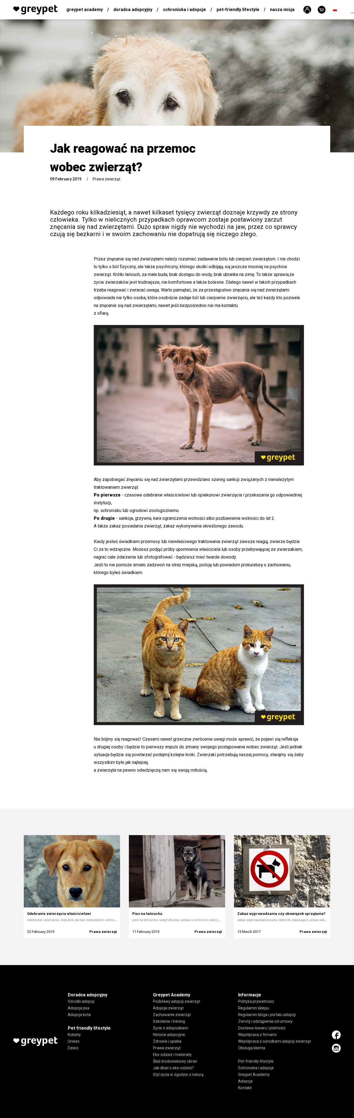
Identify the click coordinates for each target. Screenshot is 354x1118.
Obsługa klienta (251, 1048)
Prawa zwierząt (106, 179)
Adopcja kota (79, 1015)
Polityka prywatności (256, 1001)
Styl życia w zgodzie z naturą (178, 1075)
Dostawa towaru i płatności (261, 1028)
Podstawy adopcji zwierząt (176, 1001)
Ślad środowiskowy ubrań (175, 1061)
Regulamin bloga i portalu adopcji (267, 1015)
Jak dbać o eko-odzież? (173, 1068)
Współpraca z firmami (257, 1035)
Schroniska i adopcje (184, 9)
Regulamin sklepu (253, 1008)
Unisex (73, 1041)
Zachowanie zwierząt (172, 1015)
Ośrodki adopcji (81, 1001)
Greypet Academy (84, 9)
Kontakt (245, 1088)
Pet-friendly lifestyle (238, 9)
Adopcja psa (78, 1008)
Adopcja (245, 1081)
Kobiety (74, 1035)
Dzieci (73, 1048)
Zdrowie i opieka (167, 1041)
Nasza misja (282, 9)
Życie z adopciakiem (170, 1028)
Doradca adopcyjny (132, 9)
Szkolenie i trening (169, 1021)
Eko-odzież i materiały (172, 1055)
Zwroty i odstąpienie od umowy (265, 1021)
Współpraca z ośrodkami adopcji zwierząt (274, 1041)
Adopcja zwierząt (168, 1008)
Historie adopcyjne (169, 1035)
